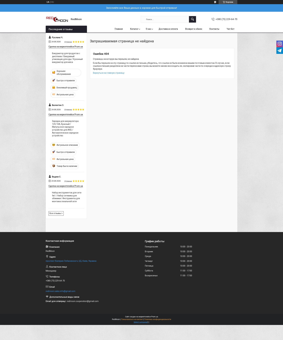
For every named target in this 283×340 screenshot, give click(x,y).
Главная (119, 29)
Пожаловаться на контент (132, 319)
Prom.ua (154, 317)
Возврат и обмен (193, 29)
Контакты (214, 29)
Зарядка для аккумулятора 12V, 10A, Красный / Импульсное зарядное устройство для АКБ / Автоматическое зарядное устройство (65, 128)
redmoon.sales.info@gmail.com (60, 291)
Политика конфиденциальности (157, 319)
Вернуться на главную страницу (108, 73)
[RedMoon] (57, 19)
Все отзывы (55, 213)
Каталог (134, 29)
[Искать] (192, 19)
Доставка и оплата (168, 29)
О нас (148, 29)
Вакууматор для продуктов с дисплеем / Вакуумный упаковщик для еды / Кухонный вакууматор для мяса (67, 57)
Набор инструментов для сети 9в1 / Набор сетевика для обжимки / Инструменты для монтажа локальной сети (66, 197)
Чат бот (230, 29)
